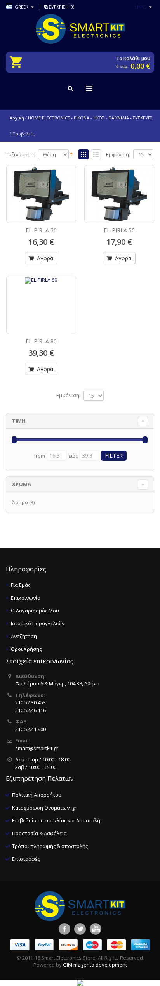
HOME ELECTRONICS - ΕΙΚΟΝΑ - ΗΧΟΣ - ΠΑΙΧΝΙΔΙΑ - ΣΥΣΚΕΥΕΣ (90, 118)
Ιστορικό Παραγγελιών (37, 623)
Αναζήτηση (24, 636)
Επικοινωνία (25, 597)
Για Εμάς (20, 584)
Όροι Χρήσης (26, 648)
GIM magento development (95, 964)
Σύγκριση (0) (61, 7)
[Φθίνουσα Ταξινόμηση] (71, 153)
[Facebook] (64, 929)
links (140, 7)
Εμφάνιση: (118, 154)
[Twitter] (80, 929)
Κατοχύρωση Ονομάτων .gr (44, 807)
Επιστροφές (26, 858)
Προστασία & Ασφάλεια (39, 833)
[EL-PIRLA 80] (41, 296)
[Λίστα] (96, 154)
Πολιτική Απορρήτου (36, 794)
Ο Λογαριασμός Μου (35, 610)
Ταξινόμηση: (20, 154)
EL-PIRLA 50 (119, 230)
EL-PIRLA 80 (41, 341)
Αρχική (17, 118)
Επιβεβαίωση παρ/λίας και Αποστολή (56, 820)
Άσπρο (20, 502)
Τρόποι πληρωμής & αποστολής (50, 845)
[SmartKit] (80, 29)
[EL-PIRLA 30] (41, 193)
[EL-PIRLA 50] (119, 193)
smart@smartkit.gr (36, 748)
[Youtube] (95, 929)
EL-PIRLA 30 (41, 230)
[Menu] (89, 88)
